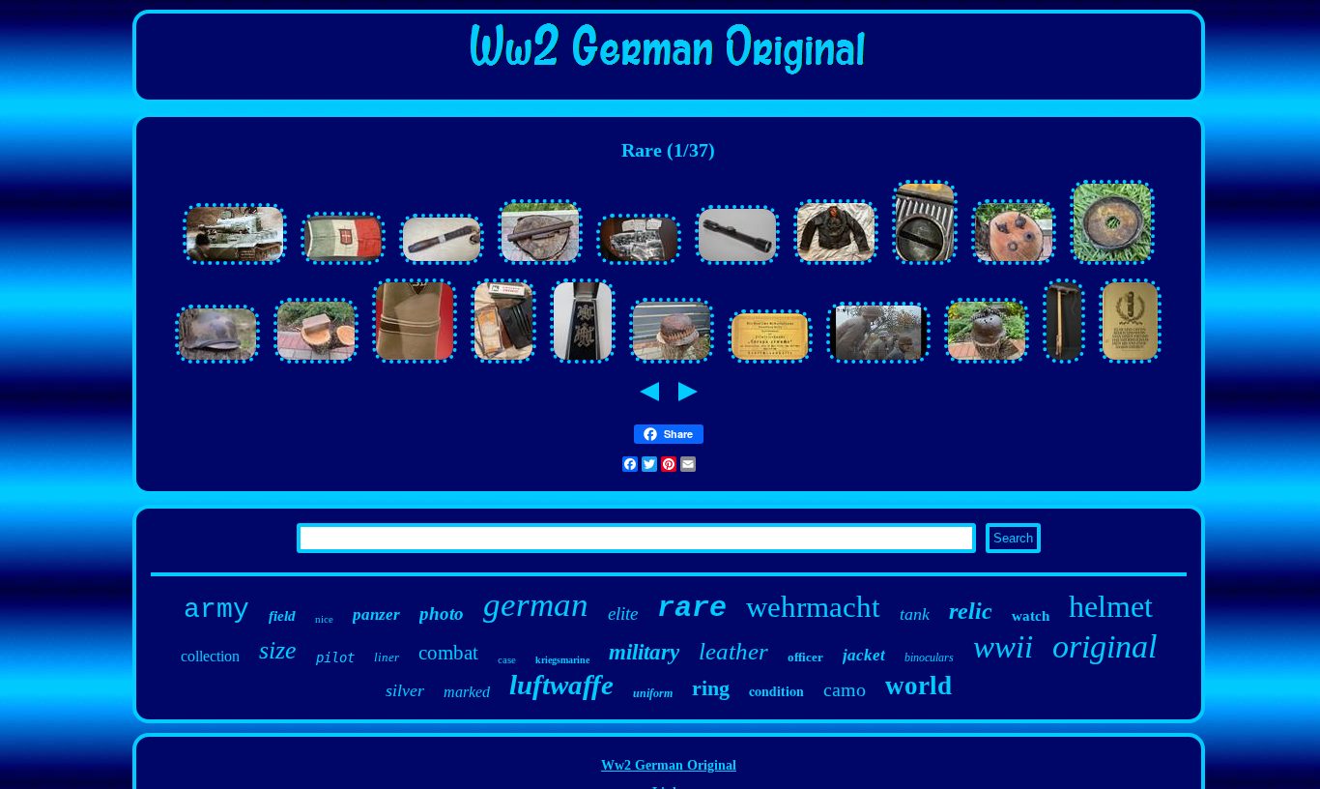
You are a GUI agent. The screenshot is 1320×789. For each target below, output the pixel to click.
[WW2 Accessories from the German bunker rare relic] (540, 265)
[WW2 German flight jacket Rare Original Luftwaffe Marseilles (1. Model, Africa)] (836, 265)
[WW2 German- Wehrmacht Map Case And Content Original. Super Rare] (503, 364)
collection (210, 656)
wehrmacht (813, 607)
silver (405, 690)
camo (844, 689)
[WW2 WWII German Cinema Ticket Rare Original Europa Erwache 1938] (770, 364)
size (278, 650)
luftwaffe (561, 684)
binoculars (929, 657)
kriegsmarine (562, 660)
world (918, 685)
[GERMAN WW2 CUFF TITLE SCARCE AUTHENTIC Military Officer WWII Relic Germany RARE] (414, 364)
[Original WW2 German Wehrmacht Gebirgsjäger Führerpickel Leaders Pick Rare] (1064, 364)
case (507, 659)
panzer (376, 614)
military (644, 652)
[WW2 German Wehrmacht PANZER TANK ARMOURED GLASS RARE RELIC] (316, 364)
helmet (1111, 606)
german (535, 605)
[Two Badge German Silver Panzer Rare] (582, 364)
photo (441, 613)
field (282, 616)
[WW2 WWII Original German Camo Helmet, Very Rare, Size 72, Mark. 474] (217, 364)
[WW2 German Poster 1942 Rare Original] (1130, 364)
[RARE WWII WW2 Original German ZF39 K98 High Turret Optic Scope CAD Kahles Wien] (737, 265)
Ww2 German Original (668, 765)
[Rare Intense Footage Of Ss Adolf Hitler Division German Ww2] (878, 364)
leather (733, 651)
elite (623, 613)
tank (915, 614)
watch (1030, 616)
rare (692, 608)
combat (448, 652)
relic (970, 611)
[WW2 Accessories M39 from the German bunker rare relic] (1013, 265)
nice (324, 619)
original (1104, 646)
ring (711, 688)
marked (467, 692)
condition (776, 691)
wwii (1003, 646)
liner (386, 657)
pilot (335, 657)
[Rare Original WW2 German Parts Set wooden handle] (441, 265)
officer (805, 657)
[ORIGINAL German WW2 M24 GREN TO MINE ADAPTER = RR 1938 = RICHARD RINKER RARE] (1112, 265)
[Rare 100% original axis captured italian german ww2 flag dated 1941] (343, 265)
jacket (864, 655)
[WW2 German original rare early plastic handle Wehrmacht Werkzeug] (924, 265)
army (216, 610)
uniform (653, 693)
